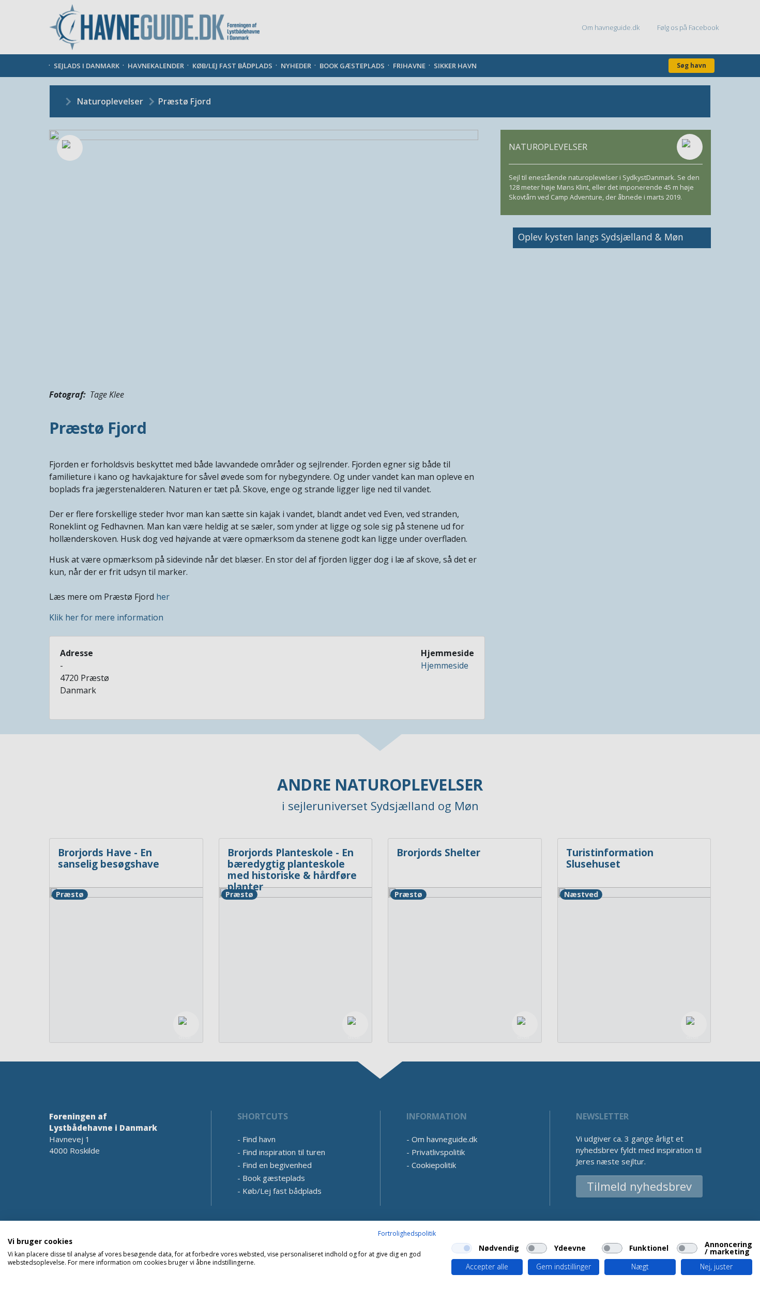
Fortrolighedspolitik (407, 1233)
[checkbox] (461, 1248)
